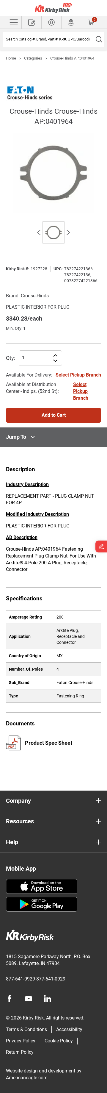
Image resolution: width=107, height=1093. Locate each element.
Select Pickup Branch (78, 375)
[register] (31, 22)
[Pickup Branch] (71, 22)
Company (18, 800)
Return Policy (20, 1052)
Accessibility (69, 1029)
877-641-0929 (20, 979)
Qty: (10, 358)
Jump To (16, 437)
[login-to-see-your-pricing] (51, 22)
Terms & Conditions (26, 1029)
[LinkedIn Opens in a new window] (47, 998)
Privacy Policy (20, 1041)
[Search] (99, 39)
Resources (20, 821)
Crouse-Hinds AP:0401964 (72, 58)
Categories (33, 58)
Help (12, 842)
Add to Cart (54, 415)
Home (11, 58)
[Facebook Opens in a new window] (9, 998)
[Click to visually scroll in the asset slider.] (39, 232)
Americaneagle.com (27, 1077)
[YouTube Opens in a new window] (28, 998)
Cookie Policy (59, 1041)
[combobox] (48, 39)
